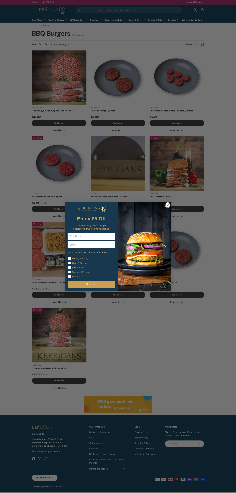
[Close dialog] (167, 205)
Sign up (91, 284)
